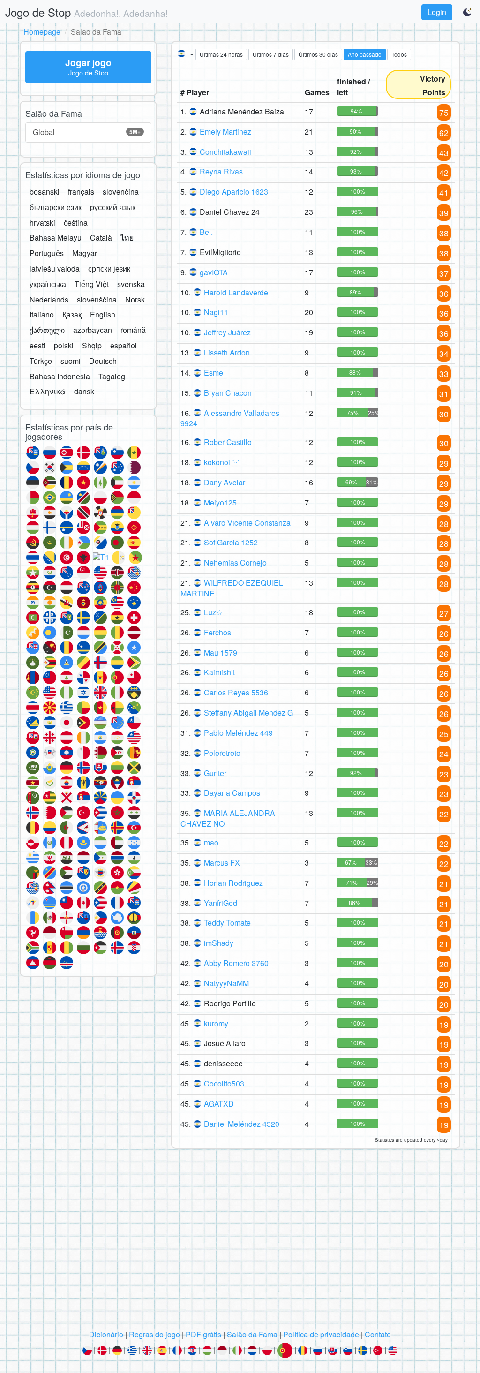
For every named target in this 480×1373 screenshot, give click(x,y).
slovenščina (97, 299)
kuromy (216, 1023)
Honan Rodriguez (233, 882)
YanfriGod (220, 903)
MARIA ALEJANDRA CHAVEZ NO (227, 818)
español (123, 345)
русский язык (112, 207)
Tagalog (111, 376)
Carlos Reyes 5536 (236, 692)
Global (87, 132)
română (133, 329)
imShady (218, 942)
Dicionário (106, 1334)
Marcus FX (222, 862)
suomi (70, 360)
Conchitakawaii (225, 151)
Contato (378, 1334)
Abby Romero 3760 (236, 963)
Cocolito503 (224, 1083)
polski (64, 345)
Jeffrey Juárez (227, 332)
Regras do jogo (154, 1334)
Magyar (84, 253)
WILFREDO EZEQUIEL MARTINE (231, 588)
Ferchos (217, 632)
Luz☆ (213, 612)
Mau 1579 (220, 652)
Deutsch (103, 360)
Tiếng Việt (92, 284)
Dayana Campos (232, 792)
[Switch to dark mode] (468, 12)
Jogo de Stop (86, 12)
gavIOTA (214, 272)
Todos (399, 54)
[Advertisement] (240, 1241)
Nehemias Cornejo (235, 562)
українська (48, 284)
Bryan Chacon (228, 392)
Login (437, 12)
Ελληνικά (48, 391)
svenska (131, 284)
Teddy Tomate (227, 922)
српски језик (109, 268)
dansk (84, 391)
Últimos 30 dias (318, 54)
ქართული (47, 329)
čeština (76, 222)
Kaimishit (219, 672)
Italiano (42, 314)
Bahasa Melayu (56, 237)
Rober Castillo (228, 442)
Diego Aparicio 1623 (234, 191)
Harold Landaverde (236, 292)
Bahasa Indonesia (60, 376)
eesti (37, 345)
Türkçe (41, 360)
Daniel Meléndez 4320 (241, 1123)
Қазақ (72, 314)
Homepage (41, 31)
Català (101, 237)
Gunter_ (217, 773)
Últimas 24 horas (221, 54)
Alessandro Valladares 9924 (229, 418)
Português (47, 253)
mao (211, 842)
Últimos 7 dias (271, 54)
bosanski (45, 191)
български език (56, 207)
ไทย (127, 237)
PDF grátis (203, 1334)
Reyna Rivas (221, 171)
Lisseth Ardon (227, 352)
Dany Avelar (224, 482)
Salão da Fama (252, 1334)
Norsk (135, 299)
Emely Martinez (225, 131)
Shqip (92, 345)
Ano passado (365, 54)
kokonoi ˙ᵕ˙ (222, 462)
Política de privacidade (321, 1334)
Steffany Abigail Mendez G (248, 712)
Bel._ (208, 231)
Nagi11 (216, 312)
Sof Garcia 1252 (231, 542)
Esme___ (220, 372)
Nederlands (49, 299)
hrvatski (42, 222)
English (102, 314)
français (81, 191)
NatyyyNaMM (226, 983)
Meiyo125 (220, 502)
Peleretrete (222, 752)
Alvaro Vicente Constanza (247, 522)
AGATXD (219, 1103)
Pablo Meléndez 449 (238, 732)
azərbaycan (92, 329)
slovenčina (121, 191)
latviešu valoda (55, 268)
